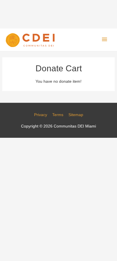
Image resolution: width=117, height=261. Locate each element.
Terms (57, 114)
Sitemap (75, 114)
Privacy (40, 114)
